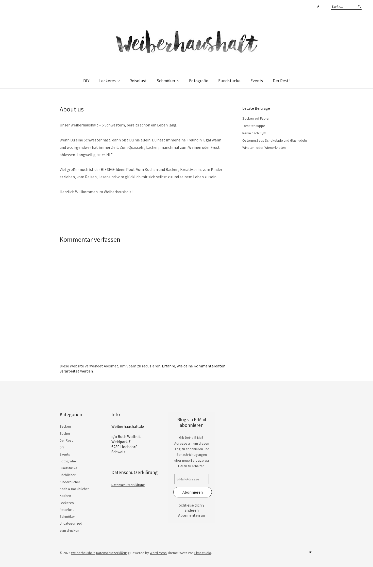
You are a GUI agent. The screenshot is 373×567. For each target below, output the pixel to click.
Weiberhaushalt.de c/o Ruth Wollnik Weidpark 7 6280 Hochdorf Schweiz (127, 439)
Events (256, 81)
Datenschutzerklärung (318, 6)
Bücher (65, 433)
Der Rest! (281, 81)
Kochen (65, 495)
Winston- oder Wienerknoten (264, 147)
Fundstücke (229, 81)
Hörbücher (68, 475)
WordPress (158, 552)
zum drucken (69, 530)
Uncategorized (71, 523)
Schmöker (166, 81)
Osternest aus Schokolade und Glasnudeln (274, 140)
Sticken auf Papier (256, 118)
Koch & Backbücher (74, 489)
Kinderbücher (70, 482)
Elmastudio (202, 552)
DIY (86, 81)
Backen (65, 426)
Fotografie (198, 81)
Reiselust (138, 81)
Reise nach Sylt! (254, 133)
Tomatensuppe (253, 125)
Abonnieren (192, 492)
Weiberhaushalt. (83, 552)
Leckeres (107, 81)
